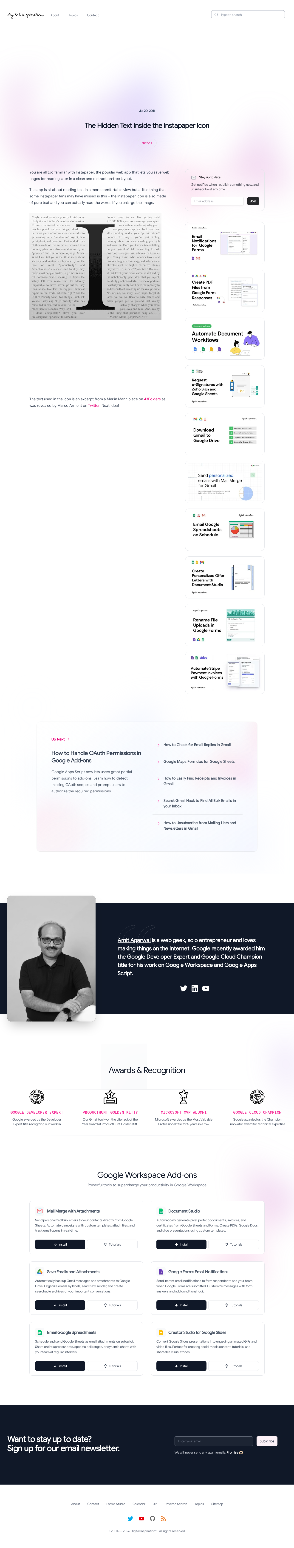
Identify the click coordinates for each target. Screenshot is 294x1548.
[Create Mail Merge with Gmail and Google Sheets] (225, 482)
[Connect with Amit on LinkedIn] (194, 988)
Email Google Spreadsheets (71, 1332)
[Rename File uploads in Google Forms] (225, 625)
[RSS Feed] (163, 1518)
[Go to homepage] (25, 14)
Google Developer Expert (158, 956)
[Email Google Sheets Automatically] (225, 529)
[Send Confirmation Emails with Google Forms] (225, 243)
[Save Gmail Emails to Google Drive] (225, 434)
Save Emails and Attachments (73, 1271)
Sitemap (217, 1504)
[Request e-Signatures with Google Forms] (225, 386)
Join (253, 201)
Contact (93, 15)
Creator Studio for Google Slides (197, 1332)
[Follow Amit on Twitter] (183, 988)
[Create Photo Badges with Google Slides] (225, 577)
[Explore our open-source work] (152, 1518)
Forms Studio (115, 1504)
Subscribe (267, 1441)
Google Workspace (189, 965)
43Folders (152, 399)
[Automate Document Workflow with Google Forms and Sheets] (225, 338)
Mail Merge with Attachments (73, 1211)
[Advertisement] (147, 58)
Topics (73, 15)
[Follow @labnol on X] (130, 1518)
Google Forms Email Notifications (198, 1271)
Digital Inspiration (143, 1531)
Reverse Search (176, 1504)
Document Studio (184, 1211)
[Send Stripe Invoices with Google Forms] (225, 672)
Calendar (139, 1504)
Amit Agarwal (134, 940)
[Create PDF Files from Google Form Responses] (225, 291)
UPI (155, 1504)
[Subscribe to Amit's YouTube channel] (205, 988)
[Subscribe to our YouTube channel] (141, 1518)
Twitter (94, 405)
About (55, 15)
